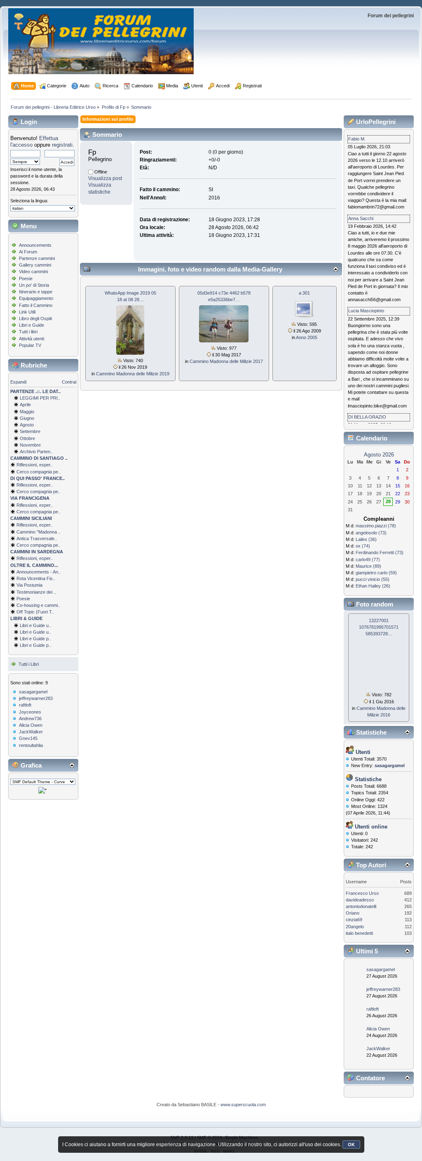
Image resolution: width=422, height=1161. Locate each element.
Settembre (30, 431)
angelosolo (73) (371, 532)
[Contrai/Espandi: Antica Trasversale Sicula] (12, 538)
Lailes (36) (366, 539)
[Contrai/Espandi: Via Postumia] (12, 585)
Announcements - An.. (38, 571)
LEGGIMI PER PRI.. (40, 398)
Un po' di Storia (34, 285)
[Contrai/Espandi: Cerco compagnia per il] (12, 471)
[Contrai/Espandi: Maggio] (16, 411)
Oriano (352, 913)
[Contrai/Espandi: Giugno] (16, 418)
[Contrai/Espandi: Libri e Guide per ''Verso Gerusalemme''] (16, 638)
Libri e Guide (31, 325)
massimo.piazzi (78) (376, 525)
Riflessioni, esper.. (34, 464)
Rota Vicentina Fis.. (35, 578)
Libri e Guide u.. (35, 625)
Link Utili (27, 311)
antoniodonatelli (361, 906)
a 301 (304, 292)
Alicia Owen (30, 725)
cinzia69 (354, 919)
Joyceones (30, 711)
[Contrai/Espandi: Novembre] (16, 444)
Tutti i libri (28, 331)
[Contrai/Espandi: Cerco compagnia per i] (12, 545)
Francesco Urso (362, 893)
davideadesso (360, 899)
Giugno (27, 418)
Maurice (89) (368, 566)
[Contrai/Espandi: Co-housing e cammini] (12, 605)
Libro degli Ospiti (35, 318)
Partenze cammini (37, 258)
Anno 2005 (306, 337)
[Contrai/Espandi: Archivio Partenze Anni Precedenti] (16, 451)
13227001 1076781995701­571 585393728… (379, 627)
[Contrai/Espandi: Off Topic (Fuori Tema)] (12, 611)
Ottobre (27, 438)
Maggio (27, 411)
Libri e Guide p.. (35, 638)
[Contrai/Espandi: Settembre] (16, 431)
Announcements (35, 245)
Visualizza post (105, 178)
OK (351, 1144)
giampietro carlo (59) (376, 572)
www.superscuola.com (243, 1104)
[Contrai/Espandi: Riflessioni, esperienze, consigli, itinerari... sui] (12, 524)
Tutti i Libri (29, 664)
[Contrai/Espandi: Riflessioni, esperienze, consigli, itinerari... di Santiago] (12, 464)
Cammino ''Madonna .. (38, 531)
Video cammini (33, 271)
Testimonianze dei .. (36, 592)
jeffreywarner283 (36, 698)
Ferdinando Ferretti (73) (379, 552)
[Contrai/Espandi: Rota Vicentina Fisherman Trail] (12, 578)
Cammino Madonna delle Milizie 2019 (132, 373)
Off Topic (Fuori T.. (35, 611)
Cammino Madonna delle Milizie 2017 (226, 361)
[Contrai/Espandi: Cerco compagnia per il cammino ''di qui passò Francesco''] (12, 491)
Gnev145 (28, 738)
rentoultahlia (31, 745)
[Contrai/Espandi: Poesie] (12, 598)
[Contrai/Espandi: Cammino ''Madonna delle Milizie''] (12, 531)
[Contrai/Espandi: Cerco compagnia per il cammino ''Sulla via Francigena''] (12, 511)
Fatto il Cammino (35, 305)
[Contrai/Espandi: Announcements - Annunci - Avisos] (12, 571)
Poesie (26, 278)
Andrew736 (30, 718)
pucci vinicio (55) (372, 579)
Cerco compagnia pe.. (38, 471)
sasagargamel (33, 691)
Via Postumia (29, 585)
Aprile (25, 404)
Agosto (27, 424)
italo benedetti (359, 933)
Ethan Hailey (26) (373, 585)
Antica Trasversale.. (36, 538)
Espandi (18, 381)
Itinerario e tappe (35, 291)
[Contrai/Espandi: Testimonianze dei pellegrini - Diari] (12, 592)
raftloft (25, 704)
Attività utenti (31, 338)
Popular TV (30, 345)
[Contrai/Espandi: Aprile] (16, 404)
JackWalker (31, 731)
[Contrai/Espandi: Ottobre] (16, 438)
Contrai (69, 381)
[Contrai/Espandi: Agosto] (16, 424)
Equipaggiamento (36, 298)
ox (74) (363, 545)
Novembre (30, 444)
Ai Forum (28, 251)
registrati (62, 145)
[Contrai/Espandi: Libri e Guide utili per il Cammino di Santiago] (16, 625)
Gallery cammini (35, 264)
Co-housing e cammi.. (38, 605)
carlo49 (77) (368, 559)
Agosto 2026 (379, 455)
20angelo (355, 926)
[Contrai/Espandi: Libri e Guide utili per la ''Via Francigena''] (16, 632)
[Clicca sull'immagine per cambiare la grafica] (42, 790)
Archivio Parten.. (36, 451)
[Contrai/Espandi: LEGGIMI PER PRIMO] (16, 398)
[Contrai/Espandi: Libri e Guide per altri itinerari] (16, 645)
